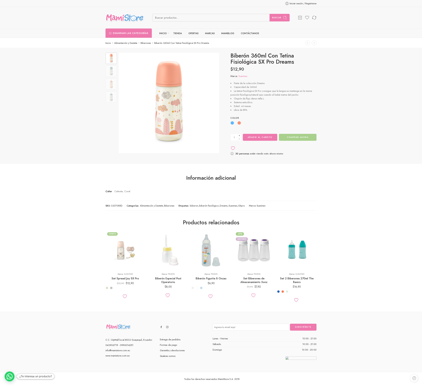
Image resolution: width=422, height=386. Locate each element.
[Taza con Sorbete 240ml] (307, 43)
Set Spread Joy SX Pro (125, 278)
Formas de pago (168, 345)
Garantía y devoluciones (172, 350)
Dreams (224, 205)
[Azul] (278, 291)
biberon (194, 205)
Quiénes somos (168, 356)
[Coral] (282, 291)
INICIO (163, 33)
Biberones (146, 43)
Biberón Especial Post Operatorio (168, 280)
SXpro (241, 205)
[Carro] (300, 17)
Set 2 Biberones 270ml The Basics (297, 280)
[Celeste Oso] (201, 287)
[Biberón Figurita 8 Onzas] (211, 250)
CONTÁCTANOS (250, 33)
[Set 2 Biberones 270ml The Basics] (296, 250)
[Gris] (111, 287)
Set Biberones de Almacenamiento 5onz (253, 280)
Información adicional (211, 178)
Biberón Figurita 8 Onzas (211, 278)
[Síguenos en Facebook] (161, 327)
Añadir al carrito (260, 137)
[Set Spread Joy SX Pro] (125, 250)
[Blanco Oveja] (197, 287)
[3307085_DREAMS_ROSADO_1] (111, 58)
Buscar (276, 17)
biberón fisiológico (209, 205)
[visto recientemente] (414, 378)
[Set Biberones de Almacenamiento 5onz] (254, 250)
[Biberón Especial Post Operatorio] (168, 250)
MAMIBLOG (227, 33)
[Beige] (107, 287)
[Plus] (239, 135)
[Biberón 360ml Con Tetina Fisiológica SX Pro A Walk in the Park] (314, 43)
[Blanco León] (192, 287)
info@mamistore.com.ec (118, 350)
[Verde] (287, 291)
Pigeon (171, 274)
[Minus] (239, 139)
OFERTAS (193, 33)
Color (234, 118)
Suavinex (243, 76)
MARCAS (210, 33)
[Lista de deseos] (307, 17)
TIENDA (177, 33)
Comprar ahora (297, 137)
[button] (10, 376)
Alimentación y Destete (125, 43)
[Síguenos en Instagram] (167, 327)
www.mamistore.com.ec (118, 355)
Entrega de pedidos (170, 339)
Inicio (108, 43)
